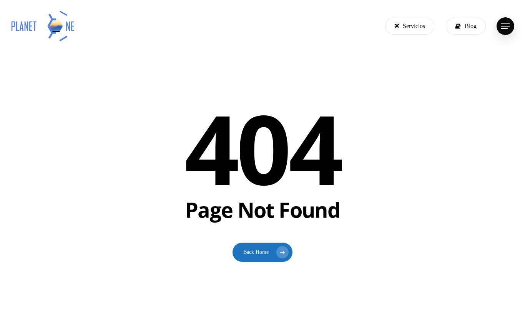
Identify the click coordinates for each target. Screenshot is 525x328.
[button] (505, 26)
